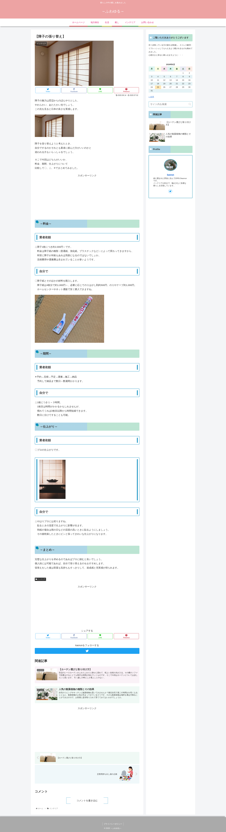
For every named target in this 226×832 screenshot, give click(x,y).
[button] (190, 104)
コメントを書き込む (87, 800)
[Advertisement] (87, 196)
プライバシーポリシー (113, 824)
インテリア (41, 579)
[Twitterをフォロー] (87, 651)
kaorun (170, 175)
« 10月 (151, 97)
